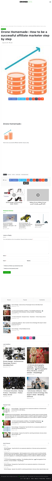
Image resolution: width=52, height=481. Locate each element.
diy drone (9, 174)
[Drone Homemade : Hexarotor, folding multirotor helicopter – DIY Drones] (10, 218)
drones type (18, 174)
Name (4, 255)
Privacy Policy (42, 478)
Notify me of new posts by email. (11, 268)
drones (13, 174)
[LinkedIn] (27, 338)
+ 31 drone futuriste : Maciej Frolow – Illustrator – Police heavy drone (29, 316)
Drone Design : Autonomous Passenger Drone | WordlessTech (27, 304)
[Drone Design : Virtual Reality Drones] (7, 330)
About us (36, 478)
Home (3, 26)
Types (6, 26)
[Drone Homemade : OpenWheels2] (42, 218)
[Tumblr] (33, 338)
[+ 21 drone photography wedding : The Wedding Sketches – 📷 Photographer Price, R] (7, 312)
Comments (42, 299)
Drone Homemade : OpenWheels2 (40, 225)
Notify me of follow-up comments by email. (13, 265)
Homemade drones (24, 174)
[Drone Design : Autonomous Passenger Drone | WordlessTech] (7, 306)
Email (4, 260)
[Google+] (18, 338)
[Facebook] (21, 338)
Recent (9, 299)
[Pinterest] (24, 338)
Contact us (48, 478)
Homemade (11, 26)
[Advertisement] (26, 14)
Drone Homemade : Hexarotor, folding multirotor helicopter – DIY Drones (9, 225)
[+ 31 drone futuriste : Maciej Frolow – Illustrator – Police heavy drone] (7, 318)
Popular (25, 299)
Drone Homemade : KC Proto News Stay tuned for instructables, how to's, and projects (25, 225)
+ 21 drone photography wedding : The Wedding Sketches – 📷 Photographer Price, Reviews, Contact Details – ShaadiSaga (27, 311)
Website (28, 260)
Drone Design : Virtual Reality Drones (21, 328)
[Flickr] (30, 338)
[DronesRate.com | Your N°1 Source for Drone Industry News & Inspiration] (26, 2)
